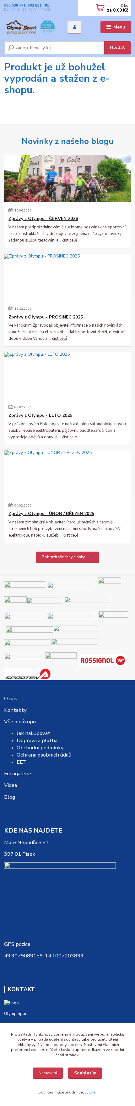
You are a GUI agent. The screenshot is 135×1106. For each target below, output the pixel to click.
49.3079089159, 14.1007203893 (44, 955)
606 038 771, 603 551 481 (26, 5)
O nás (10, 698)
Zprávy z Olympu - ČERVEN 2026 (43, 218)
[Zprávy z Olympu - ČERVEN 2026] (67, 178)
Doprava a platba (37, 740)
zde (92, 1092)
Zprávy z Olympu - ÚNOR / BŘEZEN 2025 (51, 513)
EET (22, 762)
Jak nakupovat (33, 733)
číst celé (69, 240)
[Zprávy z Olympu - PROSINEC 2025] (67, 277)
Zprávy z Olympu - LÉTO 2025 (40, 415)
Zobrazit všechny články (63, 556)
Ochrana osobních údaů (44, 754)
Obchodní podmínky (40, 747)
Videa (10, 785)
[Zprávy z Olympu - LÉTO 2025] (67, 375)
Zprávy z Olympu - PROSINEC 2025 (45, 317)
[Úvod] (30, 27)
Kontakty (15, 710)
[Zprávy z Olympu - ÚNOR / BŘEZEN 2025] (67, 473)
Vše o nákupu (20, 721)
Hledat (117, 47)
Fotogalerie (17, 773)
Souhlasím (85, 1073)
